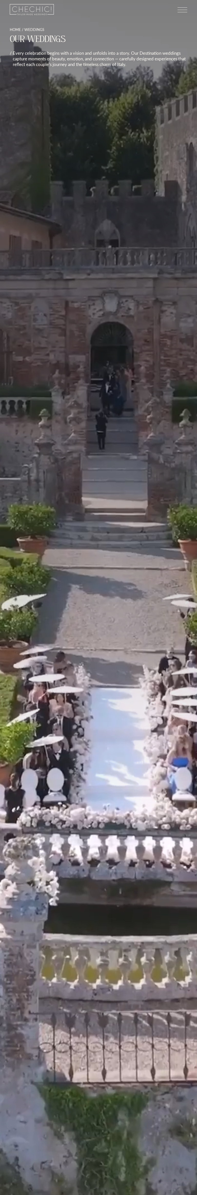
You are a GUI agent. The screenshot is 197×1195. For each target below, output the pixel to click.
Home (15, 29)
